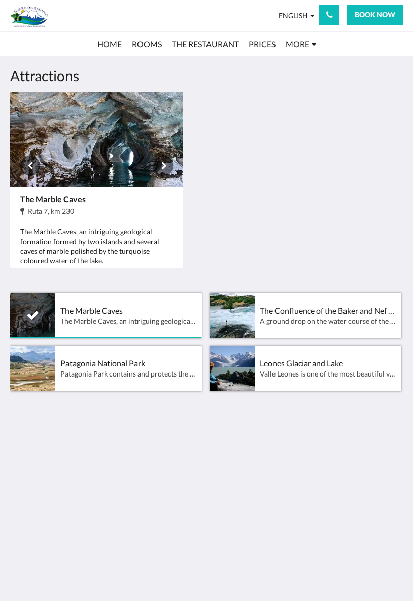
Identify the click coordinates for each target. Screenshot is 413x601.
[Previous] (30, 166)
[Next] (163, 166)
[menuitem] (109, 44)
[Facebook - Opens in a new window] (337, 451)
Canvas (230, 569)
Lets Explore (165, 453)
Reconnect (229, 453)
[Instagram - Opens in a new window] (365, 451)
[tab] (173, 432)
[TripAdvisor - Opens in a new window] (393, 451)
